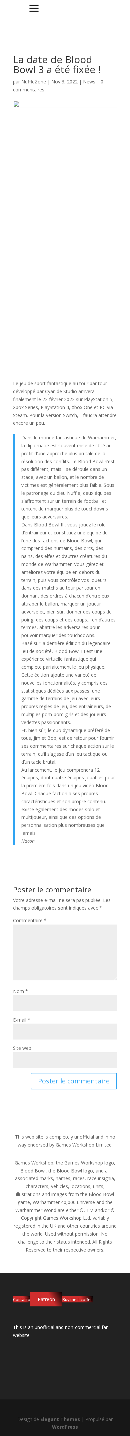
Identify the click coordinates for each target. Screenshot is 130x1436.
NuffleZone (33, 81)
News (89, 81)
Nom (20, 991)
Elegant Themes (60, 1419)
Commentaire (30, 920)
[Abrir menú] (34, 8)
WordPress (65, 1427)
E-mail (21, 1020)
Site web (22, 1048)
